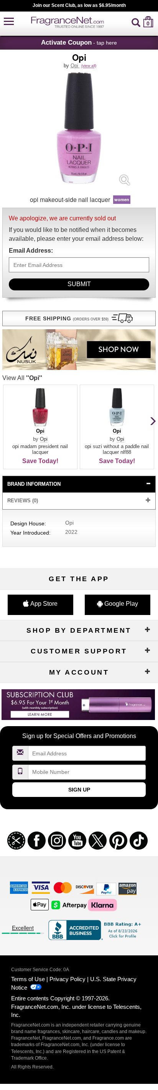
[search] (136, 21)
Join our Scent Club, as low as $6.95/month (79, 5)
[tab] (79, 484)
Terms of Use (28, 979)
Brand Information (34, 484)
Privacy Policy (67, 979)
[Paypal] (106, 888)
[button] (9, 22)
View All (22, 378)
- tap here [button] (79, 42)
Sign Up (79, 790)
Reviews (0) (22, 500)
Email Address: (31, 250)
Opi (75, 65)
